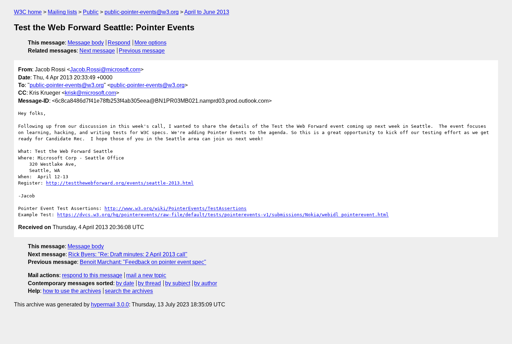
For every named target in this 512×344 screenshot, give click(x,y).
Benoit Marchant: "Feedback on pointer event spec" (143, 262)
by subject (177, 283)
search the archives (129, 291)
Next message (97, 51)
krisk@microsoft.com (90, 93)
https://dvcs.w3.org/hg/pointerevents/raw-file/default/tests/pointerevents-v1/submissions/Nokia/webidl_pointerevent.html (223, 214)
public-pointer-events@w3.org (141, 12)
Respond (119, 43)
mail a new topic (146, 275)
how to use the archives (72, 291)
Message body (86, 43)
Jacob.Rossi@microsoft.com (105, 69)
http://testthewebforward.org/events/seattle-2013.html (120, 183)
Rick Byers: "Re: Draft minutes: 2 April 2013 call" (127, 254)
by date (125, 283)
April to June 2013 (206, 12)
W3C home (28, 12)
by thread (149, 283)
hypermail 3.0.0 (110, 304)
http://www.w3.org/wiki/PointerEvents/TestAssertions (175, 208)
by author (205, 283)
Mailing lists (62, 12)
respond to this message (92, 275)
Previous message (142, 51)
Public (91, 12)
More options (150, 43)
